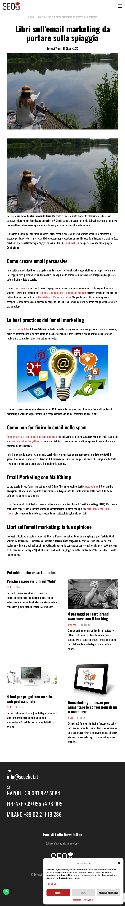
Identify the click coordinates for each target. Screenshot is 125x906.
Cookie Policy (77, 899)
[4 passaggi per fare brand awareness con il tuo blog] (93, 581)
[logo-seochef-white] (62, 857)
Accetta (58, 892)
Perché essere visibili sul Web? (31, 581)
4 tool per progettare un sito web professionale (29, 699)
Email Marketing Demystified (25, 441)
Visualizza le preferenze (108, 892)
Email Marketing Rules (18, 329)
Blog (9, 587)
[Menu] (120, 6)
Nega (83, 892)
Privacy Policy (88, 899)
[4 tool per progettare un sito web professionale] (32, 664)
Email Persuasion (22, 288)
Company (73, 624)
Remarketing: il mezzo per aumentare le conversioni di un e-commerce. (92, 706)
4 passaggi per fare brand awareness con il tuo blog (88, 616)
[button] (118, 862)
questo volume (90, 486)
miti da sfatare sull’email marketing (53, 297)
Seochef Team (54, 48)
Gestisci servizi (51, 883)
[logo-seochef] (11, 6)
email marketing (72, 243)
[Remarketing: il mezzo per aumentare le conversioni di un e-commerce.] (93, 664)
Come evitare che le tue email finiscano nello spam (32, 437)
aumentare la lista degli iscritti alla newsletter (63, 293)
